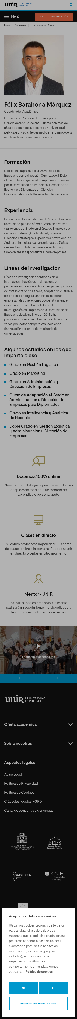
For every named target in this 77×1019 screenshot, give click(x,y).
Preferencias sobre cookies (38, 1003)
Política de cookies (39, 971)
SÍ (53, 988)
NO (24, 988)
